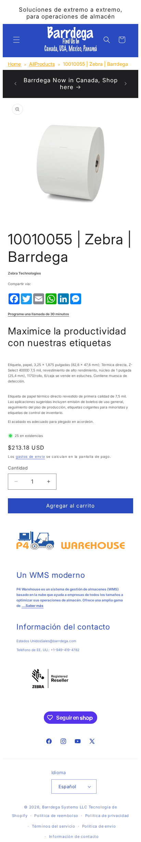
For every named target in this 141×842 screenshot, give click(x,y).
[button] (16, 39)
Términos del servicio (53, 826)
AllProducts (42, 64)
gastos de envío (30, 456)
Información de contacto (74, 836)
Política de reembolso (56, 815)
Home (14, 64)
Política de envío (99, 826)
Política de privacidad (107, 815)
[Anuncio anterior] (15, 83)
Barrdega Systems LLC (64, 807)
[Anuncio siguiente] (125, 83)
